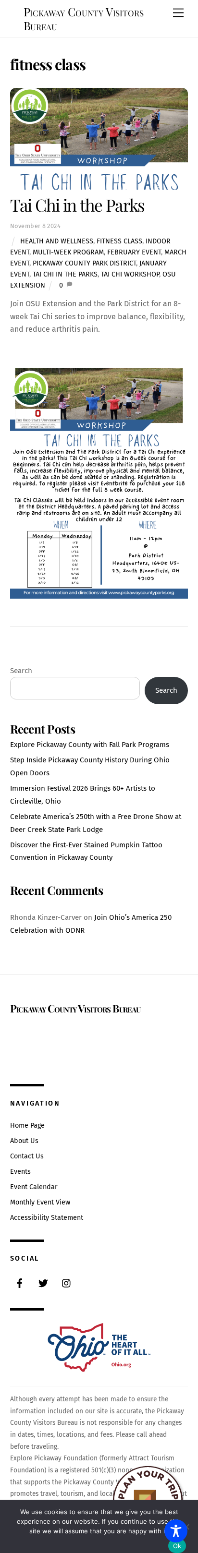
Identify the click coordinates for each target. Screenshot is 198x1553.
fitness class (119, 241)
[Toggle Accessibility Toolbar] (175, 1530)
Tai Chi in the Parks (77, 204)
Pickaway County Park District (84, 263)
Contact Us (27, 1156)
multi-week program (68, 252)
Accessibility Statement (46, 1218)
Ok (177, 1546)
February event (134, 252)
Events (20, 1172)
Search (21, 670)
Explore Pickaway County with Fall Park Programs (89, 744)
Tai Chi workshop (130, 274)
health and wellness (56, 241)
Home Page (27, 1125)
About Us (24, 1141)
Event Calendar (34, 1187)
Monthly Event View (40, 1202)
